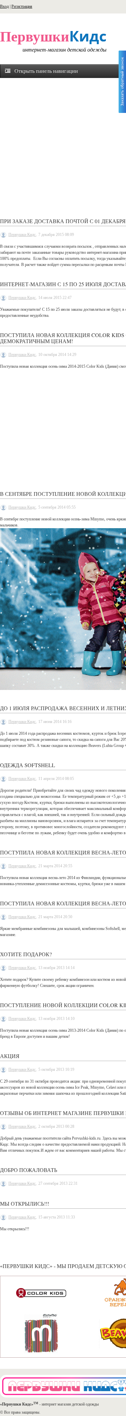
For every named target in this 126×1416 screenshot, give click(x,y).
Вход (4, 6)
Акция (9, 1055)
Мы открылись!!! (24, 1203)
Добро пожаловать (28, 1169)
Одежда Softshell (27, 765)
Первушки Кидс (22, 234)
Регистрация (21, 6)
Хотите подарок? (26, 954)
